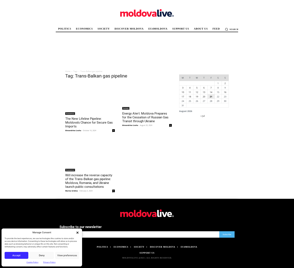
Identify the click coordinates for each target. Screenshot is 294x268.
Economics (70, 113)
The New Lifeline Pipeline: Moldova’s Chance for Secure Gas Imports (89, 122)
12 (197, 92)
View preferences (67, 255)
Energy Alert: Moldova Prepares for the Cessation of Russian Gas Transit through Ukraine (145, 117)
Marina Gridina (71, 191)
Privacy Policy (49, 262)
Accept (16, 255)
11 (190, 92)
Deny (42, 255)
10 (183, 92)
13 (204, 92)
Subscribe (227, 234)
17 (183, 96)
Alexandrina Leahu (73, 130)
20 (204, 96)
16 (225, 92)
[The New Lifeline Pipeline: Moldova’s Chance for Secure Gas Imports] (90, 98)
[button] (77, 232)
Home (67, 71)
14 (211, 92)
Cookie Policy (32, 262)
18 (190, 96)
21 (211, 96)
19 (197, 96)
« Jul (203, 115)
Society (125, 108)
